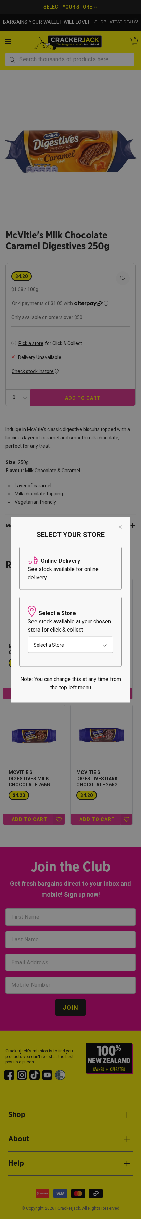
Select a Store (49, 644)
